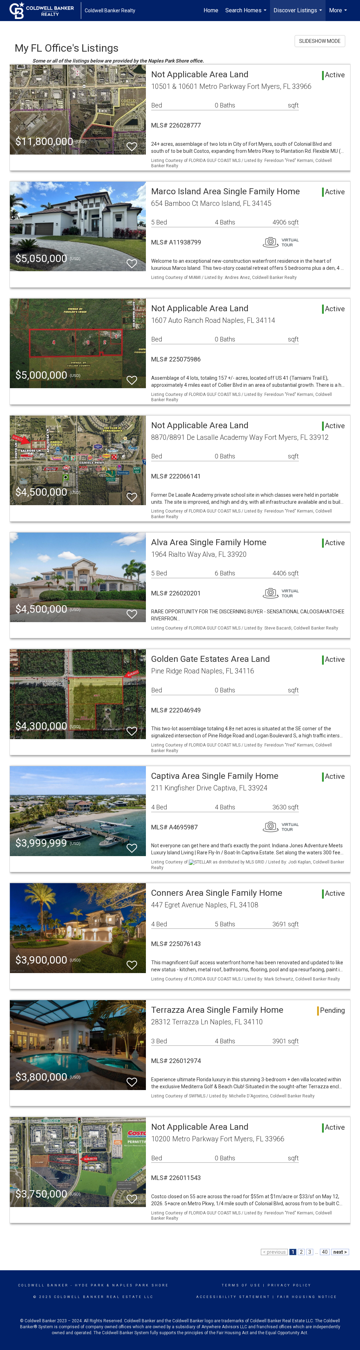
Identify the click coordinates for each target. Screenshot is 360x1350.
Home (211, 10)
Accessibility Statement (233, 1297)
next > (340, 1252)
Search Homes (246, 14)
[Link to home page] (45, 10)
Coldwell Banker (43, 1285)
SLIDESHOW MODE (320, 41)
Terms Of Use (241, 1285)
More (339, 14)
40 (325, 1252)
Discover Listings (299, 14)
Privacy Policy (289, 1285)
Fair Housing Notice (307, 1297)
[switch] (132, 143)
